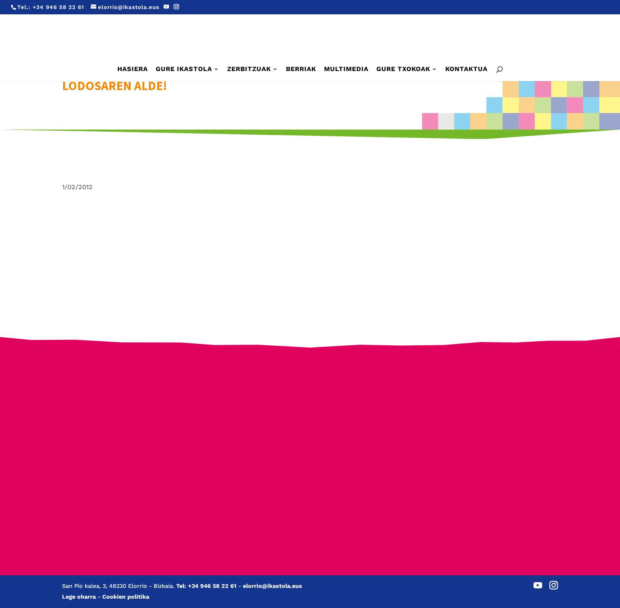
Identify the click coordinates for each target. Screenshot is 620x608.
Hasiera (132, 69)
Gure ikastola (184, 69)
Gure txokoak (403, 69)
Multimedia (346, 69)
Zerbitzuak (249, 69)
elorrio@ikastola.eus (272, 586)
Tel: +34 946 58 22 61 (206, 586)
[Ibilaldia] (244, 444)
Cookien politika (125, 596)
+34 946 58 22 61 (58, 7)
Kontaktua (466, 69)
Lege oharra (79, 596)
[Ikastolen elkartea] (114, 399)
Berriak (301, 69)
